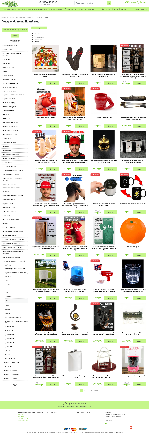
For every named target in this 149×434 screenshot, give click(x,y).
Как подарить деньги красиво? (13, 247)
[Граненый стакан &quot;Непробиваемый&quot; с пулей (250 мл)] (104, 58)
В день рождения (8, 75)
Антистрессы (7, 119)
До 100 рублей (9, 335)
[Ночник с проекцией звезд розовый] (133, 360)
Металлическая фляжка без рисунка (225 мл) (74, 376)
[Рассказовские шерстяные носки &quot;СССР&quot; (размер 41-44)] (75, 58)
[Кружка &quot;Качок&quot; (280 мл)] (104, 101)
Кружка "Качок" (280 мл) (104, 118)
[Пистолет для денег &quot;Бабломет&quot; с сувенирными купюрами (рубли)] (104, 273)
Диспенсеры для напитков (11, 243)
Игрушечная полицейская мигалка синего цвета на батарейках (75, 290)
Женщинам (6, 63)
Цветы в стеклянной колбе (11, 188)
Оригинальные (9, 327)
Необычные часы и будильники (13, 231)
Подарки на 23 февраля (11, 374)
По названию (36, 34)
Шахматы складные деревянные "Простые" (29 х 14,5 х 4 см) (46, 161)
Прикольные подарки (10, 87)
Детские (7, 313)
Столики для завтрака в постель (13, 239)
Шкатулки (6, 192)
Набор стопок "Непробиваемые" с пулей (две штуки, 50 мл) (133, 161)
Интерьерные (7, 115)
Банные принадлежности (11, 158)
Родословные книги (9, 208)
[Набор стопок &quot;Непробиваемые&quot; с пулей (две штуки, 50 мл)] (133, 144)
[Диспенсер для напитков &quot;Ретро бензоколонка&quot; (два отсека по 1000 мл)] (45, 360)
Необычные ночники (9, 235)
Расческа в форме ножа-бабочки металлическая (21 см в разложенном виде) (75, 205)
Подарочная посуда (9, 150)
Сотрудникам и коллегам (13, 317)
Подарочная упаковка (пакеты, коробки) (13, 252)
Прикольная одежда (9, 103)
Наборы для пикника (9, 184)
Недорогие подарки (9, 107)
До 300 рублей (9, 339)
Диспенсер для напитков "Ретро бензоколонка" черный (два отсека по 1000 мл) (133, 76)
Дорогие (7, 350)
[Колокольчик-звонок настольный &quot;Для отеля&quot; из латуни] (104, 144)
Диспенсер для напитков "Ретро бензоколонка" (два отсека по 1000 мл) (46, 376)
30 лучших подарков (9, 79)
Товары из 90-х (7, 138)
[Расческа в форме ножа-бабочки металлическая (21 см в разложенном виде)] (75, 187)
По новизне (35, 42)
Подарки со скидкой (11, 370)
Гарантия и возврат (24, 418)
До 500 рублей (9, 343)
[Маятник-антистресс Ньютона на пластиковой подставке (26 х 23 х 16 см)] (104, 359)
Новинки (15, 36)
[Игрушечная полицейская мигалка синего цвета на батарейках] (75, 273)
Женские (7, 309)
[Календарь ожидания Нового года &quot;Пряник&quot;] (45, 58)
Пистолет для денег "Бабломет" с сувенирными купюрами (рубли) (104, 290)
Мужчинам (6, 59)
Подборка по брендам (10, 134)
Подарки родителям (9, 99)
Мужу (7, 280)
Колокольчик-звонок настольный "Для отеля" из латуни (104, 161)
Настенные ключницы (10, 227)
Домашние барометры (10, 212)
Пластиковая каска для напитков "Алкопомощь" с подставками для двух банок (46, 205)
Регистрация (143, 9)
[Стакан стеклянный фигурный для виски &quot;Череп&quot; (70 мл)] (75, 101)
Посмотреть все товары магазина (15, 30)
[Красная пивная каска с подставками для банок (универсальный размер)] (75, 144)
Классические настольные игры (13, 196)
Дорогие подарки (8, 111)
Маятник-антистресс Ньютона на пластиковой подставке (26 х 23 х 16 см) (104, 377)
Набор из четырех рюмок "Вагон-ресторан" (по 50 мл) (133, 333)
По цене (34, 36)
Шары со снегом (10, 358)
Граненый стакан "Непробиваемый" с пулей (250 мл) (104, 75)
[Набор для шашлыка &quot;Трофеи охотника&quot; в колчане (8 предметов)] (133, 101)
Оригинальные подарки (10, 83)
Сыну (7, 305)
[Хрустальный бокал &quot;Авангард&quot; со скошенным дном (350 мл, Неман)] (45, 316)
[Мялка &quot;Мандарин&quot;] (133, 230)
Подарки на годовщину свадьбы (13, 95)
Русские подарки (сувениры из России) (13, 54)
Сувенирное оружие (9, 142)
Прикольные (9, 331)
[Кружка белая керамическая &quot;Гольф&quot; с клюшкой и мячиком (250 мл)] (45, 273)
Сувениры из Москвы (10, 45)
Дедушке (9, 296)
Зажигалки (6, 215)
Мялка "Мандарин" (133, 247)
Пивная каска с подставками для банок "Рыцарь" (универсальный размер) (104, 333)
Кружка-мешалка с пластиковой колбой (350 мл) (104, 204)
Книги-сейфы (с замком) (11, 219)
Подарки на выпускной (11, 362)
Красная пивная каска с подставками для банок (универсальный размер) (75, 161)
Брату (8, 301)
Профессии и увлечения (10, 130)
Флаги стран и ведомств (11, 174)
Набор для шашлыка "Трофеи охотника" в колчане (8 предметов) (133, 118)
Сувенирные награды (9, 166)
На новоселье (7, 49)
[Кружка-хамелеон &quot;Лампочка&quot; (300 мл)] (133, 187)
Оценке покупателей (38, 38)
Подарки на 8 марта (10, 378)
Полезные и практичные (10, 122)
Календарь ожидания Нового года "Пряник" (45, 75)
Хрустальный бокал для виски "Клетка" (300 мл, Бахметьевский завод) (133, 290)
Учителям (8, 354)
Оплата (116, 9)
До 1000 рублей (9, 347)
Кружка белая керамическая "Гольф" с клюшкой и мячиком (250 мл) (46, 290)
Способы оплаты (23, 420)
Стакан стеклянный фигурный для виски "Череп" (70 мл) (74, 118)
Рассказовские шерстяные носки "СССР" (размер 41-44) (75, 75)
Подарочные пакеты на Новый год (16, 273)
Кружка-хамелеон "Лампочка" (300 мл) (133, 204)
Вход (137, 9)
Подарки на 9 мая (8, 67)
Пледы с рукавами (9, 200)
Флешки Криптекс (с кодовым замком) (13, 179)
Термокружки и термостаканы (13, 170)
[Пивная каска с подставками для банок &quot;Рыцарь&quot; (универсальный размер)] (104, 316)
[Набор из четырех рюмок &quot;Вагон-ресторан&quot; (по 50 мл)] (133, 316)
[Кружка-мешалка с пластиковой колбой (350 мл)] (104, 187)
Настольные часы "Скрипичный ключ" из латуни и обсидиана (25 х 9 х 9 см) (75, 333)
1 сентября (7, 366)
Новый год (30, 17)
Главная (4, 17)
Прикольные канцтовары (11, 154)
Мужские (39, 17)
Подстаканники (8, 204)
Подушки (6, 146)
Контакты (123, 9)
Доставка (107, 9)
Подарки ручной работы (11, 126)
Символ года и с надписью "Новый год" (16, 322)
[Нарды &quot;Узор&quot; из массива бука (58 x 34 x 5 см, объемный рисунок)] (45, 230)
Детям (5, 71)
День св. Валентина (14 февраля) (14, 261)
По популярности (37, 40)
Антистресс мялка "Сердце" (46, 118)
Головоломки (7, 162)
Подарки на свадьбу (9, 91)
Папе (7, 288)
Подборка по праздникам (17, 17)
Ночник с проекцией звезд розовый (133, 376)
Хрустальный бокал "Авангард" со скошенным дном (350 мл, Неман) (46, 333)
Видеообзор (124, 45)
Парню (8, 284)
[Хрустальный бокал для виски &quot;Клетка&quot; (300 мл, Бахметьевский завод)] (133, 273)
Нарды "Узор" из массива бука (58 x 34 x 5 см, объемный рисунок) (45, 247)
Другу (7, 292)
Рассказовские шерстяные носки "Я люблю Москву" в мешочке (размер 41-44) (75, 248)
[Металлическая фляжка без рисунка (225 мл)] (75, 360)
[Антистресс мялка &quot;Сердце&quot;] (45, 101)
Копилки (5, 223)
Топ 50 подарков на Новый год (15, 269)
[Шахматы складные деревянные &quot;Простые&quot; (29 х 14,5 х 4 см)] (45, 144)
